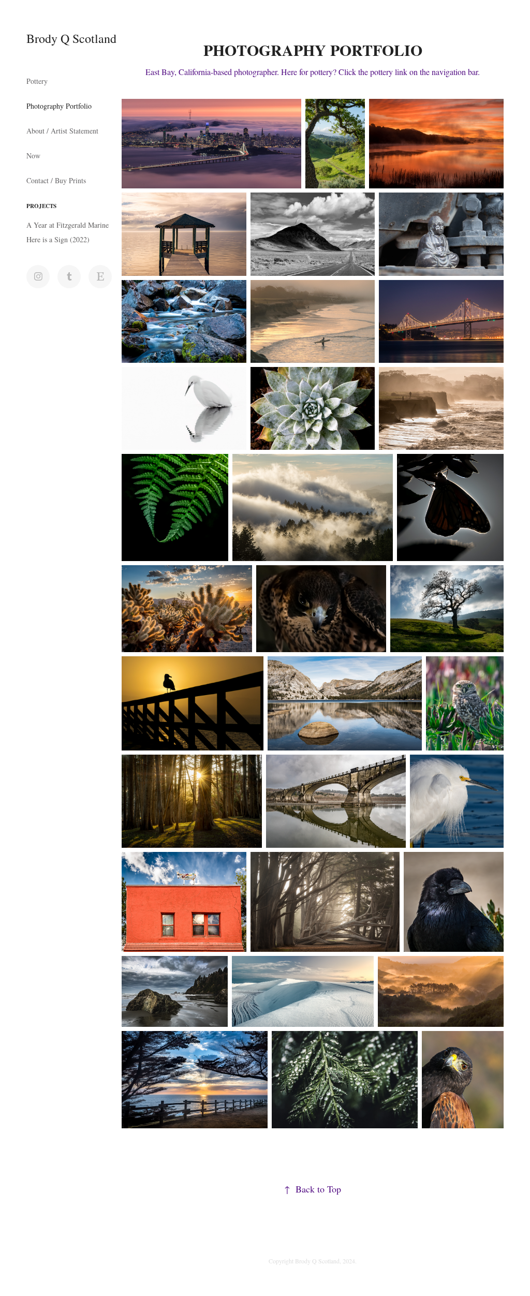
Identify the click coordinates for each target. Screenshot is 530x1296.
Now (33, 155)
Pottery (37, 81)
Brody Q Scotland (71, 38)
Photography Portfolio (59, 106)
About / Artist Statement (62, 131)
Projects (41, 206)
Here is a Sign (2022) (58, 239)
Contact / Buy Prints (56, 180)
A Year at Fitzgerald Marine (67, 225)
